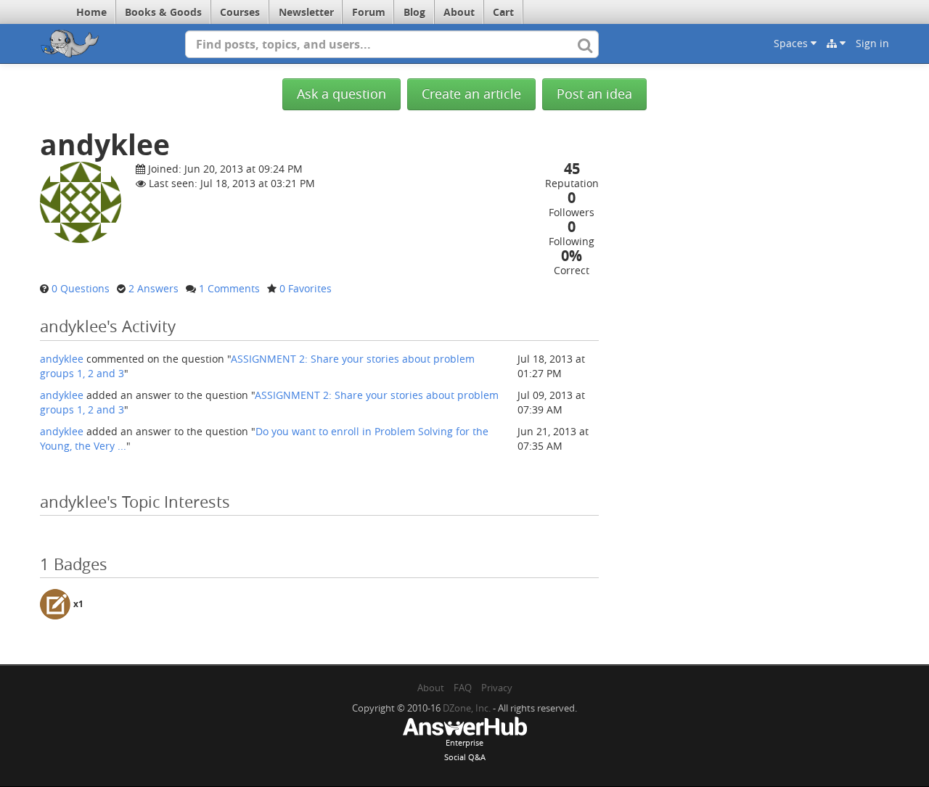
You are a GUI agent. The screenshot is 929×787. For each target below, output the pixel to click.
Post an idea (594, 94)
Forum (368, 12)
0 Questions (81, 288)
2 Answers (153, 288)
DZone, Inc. (467, 707)
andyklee (61, 359)
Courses (240, 12)
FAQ (463, 687)
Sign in (872, 43)
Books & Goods (163, 12)
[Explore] (836, 43)
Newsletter (306, 12)
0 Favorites (305, 288)
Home (91, 12)
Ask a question (341, 94)
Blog (414, 12)
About (459, 12)
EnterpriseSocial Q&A (465, 749)
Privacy (496, 687)
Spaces (792, 43)
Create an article (471, 94)
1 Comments (229, 288)
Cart (503, 12)
